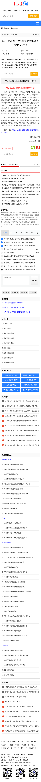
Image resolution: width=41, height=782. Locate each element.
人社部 (27, 742)
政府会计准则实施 (8, 362)
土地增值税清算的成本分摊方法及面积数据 (19, 706)
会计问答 (14, 35)
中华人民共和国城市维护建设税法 (13, 562)
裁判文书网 (24, 748)
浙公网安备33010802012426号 (10, 765)
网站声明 (16, 754)
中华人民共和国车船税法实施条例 (13, 601)
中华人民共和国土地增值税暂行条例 (14, 587)
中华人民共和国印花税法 (10, 567)
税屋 (3, 35)
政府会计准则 (6, 348)
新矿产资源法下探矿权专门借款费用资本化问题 (20, 435)
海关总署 (4, 745)
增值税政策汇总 (11, 375)
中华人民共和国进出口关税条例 (12, 513)
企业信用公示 (15, 748)
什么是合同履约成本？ (12, 702)
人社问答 (33, 292)
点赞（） (8, 148)
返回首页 (36, 35)
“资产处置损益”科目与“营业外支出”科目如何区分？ (22, 687)
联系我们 (23, 754)
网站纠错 (30, 754)
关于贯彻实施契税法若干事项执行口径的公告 (16, 616)
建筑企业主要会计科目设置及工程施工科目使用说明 (22, 721)
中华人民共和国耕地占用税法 (11, 621)
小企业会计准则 (7, 323)
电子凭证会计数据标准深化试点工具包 (14, 201)
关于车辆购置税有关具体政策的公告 (14, 503)
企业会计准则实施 (8, 343)
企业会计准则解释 (8, 338)
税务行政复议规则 (8, 675)
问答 (8, 35)
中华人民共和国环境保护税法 (11, 631)
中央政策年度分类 (30, 380)
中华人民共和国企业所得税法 (11, 523)
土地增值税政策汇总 (11, 390)
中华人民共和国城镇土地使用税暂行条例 (15, 552)
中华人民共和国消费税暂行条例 (12, 489)
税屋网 (3, 754)
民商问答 (15, 292)
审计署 (17, 745)
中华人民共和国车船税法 (10, 596)
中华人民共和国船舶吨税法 (11, 640)
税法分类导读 (11, 385)
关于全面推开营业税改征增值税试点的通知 (16, 484)
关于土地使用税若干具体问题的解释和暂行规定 (17, 557)
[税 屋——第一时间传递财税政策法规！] (20, 5)
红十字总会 (31, 745)
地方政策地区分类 (30, 385)
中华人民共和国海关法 (9, 508)
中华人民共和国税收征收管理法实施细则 (15, 655)
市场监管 (33, 742)
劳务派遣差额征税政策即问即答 (13, 249)
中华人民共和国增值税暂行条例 (12, 464)
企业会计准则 (6, 328)
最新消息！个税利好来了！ (12, 28)
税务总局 (21, 742)
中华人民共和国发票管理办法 (11, 660)
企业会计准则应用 (8, 333)
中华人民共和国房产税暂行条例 (12, 547)
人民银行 (11, 745)
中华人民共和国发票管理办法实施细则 (14, 665)
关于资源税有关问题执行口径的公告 (14, 582)
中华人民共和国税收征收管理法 (12, 650)
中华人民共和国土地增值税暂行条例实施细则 (16, 591)
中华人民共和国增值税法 (10, 474)
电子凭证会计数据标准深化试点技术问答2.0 (16, 197)
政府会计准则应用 (8, 353)
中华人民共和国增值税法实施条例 (13, 479)
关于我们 (9, 754)
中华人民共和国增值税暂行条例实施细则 (15, 469)
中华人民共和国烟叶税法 (10, 606)
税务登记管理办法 (8, 670)
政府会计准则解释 (8, 358)
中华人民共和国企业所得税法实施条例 (14, 528)
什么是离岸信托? (9, 252)
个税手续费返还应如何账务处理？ (16, 697)
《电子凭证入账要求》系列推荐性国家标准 (16, 175)
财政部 (9, 742)
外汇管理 (23, 745)
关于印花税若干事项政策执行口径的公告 (15, 572)
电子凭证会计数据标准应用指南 (12, 181)
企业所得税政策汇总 (30, 375)
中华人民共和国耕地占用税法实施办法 (14, 626)
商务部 (14, 742)
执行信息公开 (5, 748)
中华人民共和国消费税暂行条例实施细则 (15, 494)
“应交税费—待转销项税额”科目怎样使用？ (19, 716)
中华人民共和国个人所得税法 (11, 533)
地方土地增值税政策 (30, 390)
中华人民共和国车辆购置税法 (11, 498)
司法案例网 (32, 748)
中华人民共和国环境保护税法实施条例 (14, 636)
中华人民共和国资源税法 (10, 577)
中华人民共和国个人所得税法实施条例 (14, 538)
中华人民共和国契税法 (9, 611)
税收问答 (6, 292)
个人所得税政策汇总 (11, 380)
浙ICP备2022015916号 (28, 765)
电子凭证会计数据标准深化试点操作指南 (15, 204)
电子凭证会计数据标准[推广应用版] (13, 178)
